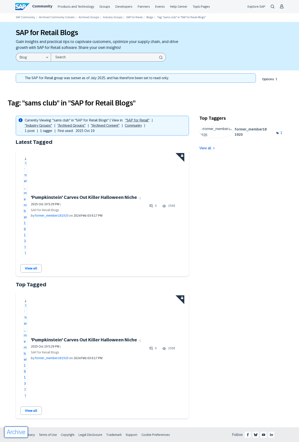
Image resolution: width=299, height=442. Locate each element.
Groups (104, 6)
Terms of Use (48, 435)
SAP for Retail (134, 17)
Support (131, 435)
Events (160, 6)
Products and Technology (76, 6)
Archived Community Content (57, 17)
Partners (144, 6)
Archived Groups (89, 17)
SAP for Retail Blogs (45, 210)
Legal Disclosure (90, 435)
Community (42, 6)
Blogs (149, 17)
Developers (123, 6)
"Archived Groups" (71, 125)
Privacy (30, 435)
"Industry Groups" (38, 125)
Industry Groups (112, 17)
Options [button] (268, 79)
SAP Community (25, 17)
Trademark (114, 435)
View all (31, 268)
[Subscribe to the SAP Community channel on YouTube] (263, 435)
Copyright (68, 435)
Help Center (178, 6)
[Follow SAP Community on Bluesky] (255, 435)
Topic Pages (201, 6)
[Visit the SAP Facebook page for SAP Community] (248, 435)
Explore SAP (256, 6)
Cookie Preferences (155, 435)
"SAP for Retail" (137, 120)
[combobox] (108, 57)
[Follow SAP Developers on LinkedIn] (271, 435)
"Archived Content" (105, 125)
